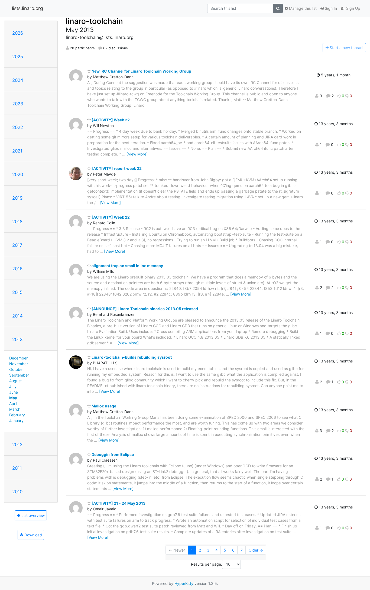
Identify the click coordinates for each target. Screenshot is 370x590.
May (13, 398)
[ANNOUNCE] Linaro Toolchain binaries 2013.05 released (144, 308)
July (13, 386)
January (16, 420)
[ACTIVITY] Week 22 (110, 120)
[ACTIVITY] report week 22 (116, 168)
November (18, 363)
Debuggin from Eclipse (112, 454)
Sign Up (352, 8)
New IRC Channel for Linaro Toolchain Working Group (141, 71)
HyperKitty (183, 583)
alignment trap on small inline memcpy (127, 265)
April (13, 403)
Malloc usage (103, 406)
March (14, 409)
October (16, 369)
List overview (32, 515)
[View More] (137, 154)
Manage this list (302, 8)
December (18, 358)
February (17, 415)
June (13, 392)
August (15, 380)
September (19, 375)
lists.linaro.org (27, 8)
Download (32, 535)
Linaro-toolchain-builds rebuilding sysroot (131, 357)
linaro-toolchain (94, 21)
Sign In (330, 8)
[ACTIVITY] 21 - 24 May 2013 (118, 503)
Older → (256, 550)
